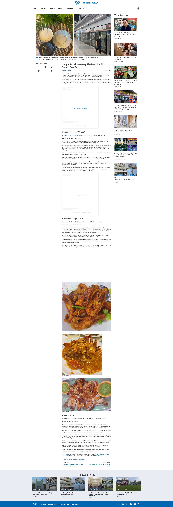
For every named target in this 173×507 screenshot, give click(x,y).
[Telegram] (131, 504)
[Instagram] (123, 504)
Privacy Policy (74, 504)
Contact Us (51, 504)
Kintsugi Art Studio (70, 135)
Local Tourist (68, 459)
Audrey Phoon (67, 70)
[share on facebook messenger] (51, 70)
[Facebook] (127, 504)
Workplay (75, 459)
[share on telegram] (38, 70)
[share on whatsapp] (45, 70)
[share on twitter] (51, 67)
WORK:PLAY (70, 8)
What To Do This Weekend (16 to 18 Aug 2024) (99, 464)
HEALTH (80, 8)
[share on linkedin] (45, 67)
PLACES (51, 8)
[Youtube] (135, 504)
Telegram (101, 454)
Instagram (107, 454)
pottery (68, 142)
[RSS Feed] (139, 504)
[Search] (139, 8)
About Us (43, 504)
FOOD (34, 8)
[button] (35, 8)
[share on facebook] (38, 67)
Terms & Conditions (63, 504)
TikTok (96, 454)
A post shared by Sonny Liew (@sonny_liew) (80, 212)
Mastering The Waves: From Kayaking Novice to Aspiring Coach (73, 464)
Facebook (66, 455)
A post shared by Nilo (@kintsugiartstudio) (80, 126)
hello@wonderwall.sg (96, 455)
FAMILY (60, 8)
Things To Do (82, 459)
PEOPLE (43, 8)
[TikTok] (119, 504)
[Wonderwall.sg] (86, 3)
